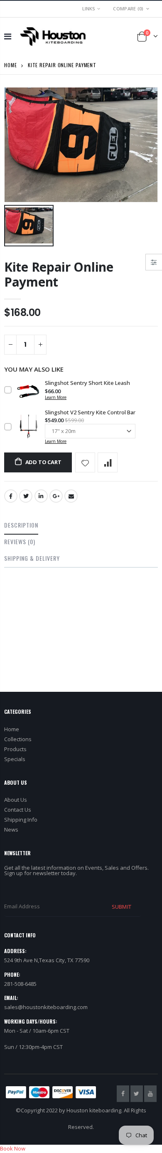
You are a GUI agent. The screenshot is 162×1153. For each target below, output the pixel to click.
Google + (56, 496)
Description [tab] (21, 525)
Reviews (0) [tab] (19, 541)
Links (88, 8)
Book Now (12, 1148)
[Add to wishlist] (85, 462)
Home (10, 64)
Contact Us (17, 809)
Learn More (55, 397)
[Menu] (7, 36)
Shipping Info (20, 819)
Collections (18, 739)
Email (71, 496)
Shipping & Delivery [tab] (32, 558)
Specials (14, 759)
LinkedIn (41, 496)
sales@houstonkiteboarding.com (46, 1007)
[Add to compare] (108, 462)
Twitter (25, 496)
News (11, 829)
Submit (121, 906)
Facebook (10, 496)
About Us (15, 799)
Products (15, 749)
